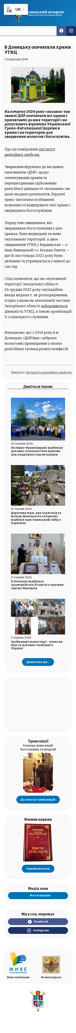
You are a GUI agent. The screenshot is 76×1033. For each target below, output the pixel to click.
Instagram (41, 930)
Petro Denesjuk (49, 1029)
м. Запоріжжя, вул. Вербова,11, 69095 (38, 1017)
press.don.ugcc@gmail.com (38, 1020)
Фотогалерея (40, 895)
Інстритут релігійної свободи (49, 372)
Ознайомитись (38, 868)
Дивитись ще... (38, 662)
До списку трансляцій (38, 799)
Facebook (41, 921)
